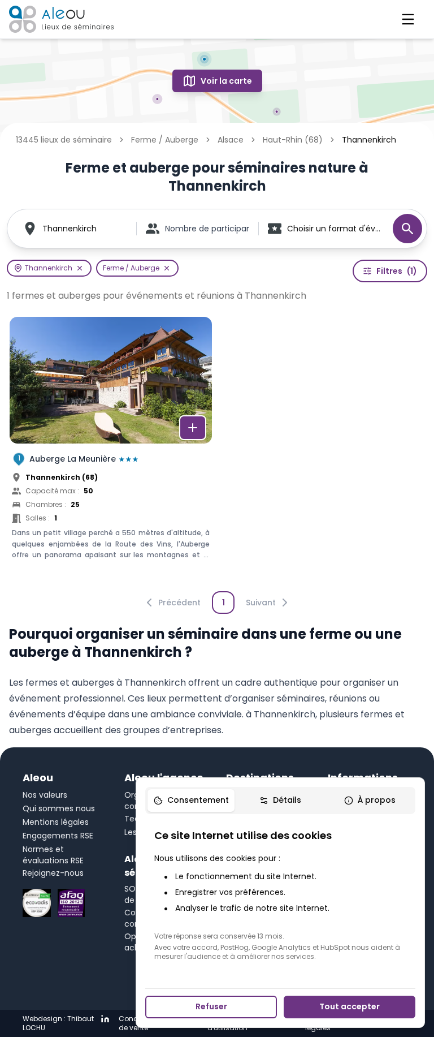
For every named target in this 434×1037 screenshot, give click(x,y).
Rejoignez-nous (53, 873)
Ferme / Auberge (164, 139)
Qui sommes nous (59, 808)
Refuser (211, 1006)
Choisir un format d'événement (334, 228)
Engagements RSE (58, 835)
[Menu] (408, 19)
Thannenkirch (69, 228)
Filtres (396, 271)
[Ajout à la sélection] (192, 427)
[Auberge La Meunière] (110, 450)
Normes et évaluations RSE (53, 855)
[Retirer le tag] (80, 268)
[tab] (191, 800)
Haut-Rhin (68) (293, 139)
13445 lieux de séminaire (64, 139)
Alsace (231, 139)
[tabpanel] (280, 894)
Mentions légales (56, 822)
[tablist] (280, 800)
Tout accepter (349, 1006)
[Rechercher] (407, 228)
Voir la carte (226, 81)
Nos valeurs (45, 795)
